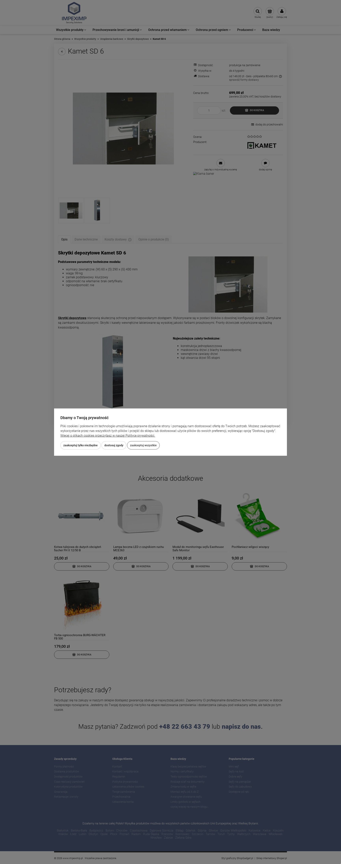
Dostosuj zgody (113, 445)
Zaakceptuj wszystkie (143, 445)
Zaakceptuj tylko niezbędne (80, 445)
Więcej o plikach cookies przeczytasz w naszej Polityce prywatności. (107, 435)
